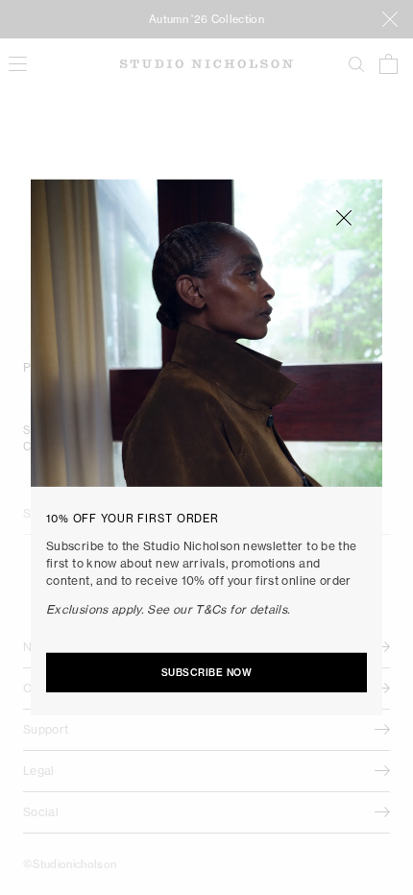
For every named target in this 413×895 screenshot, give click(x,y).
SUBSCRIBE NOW (207, 672)
